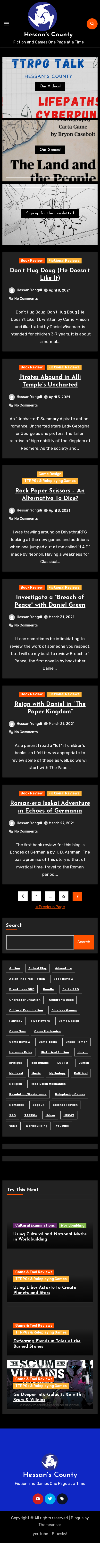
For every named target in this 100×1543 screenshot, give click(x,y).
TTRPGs (30, 1115)
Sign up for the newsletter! (50, 213)
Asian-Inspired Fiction (27, 978)
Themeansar (49, 1524)
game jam (17, 1031)
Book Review (32, 261)
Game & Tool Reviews (33, 1272)
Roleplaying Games (70, 1094)
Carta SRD (70, 989)
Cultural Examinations (35, 1225)
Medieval (16, 1073)
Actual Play (37, 968)
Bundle (48, 989)
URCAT (69, 1115)
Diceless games (64, 1010)
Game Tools (48, 1041)
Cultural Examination (26, 1010)
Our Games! (50, 150)
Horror (82, 1052)
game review (19, 1041)
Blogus (77, 1518)
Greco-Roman (76, 1041)
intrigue (15, 1062)
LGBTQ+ (63, 1062)
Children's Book (61, 999)
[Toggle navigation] (6, 24)
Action (14, 968)
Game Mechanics (47, 1031)
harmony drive (20, 1052)
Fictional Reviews (64, 261)
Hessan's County (48, 34)
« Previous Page (50, 907)
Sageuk (38, 1104)
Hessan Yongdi (29, 290)
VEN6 (13, 1125)
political (81, 1073)
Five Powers (40, 1020)
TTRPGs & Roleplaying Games (50, 481)
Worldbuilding (36, 1125)
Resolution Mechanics (48, 1083)
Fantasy (15, 1020)
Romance (16, 1104)
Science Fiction (65, 1104)
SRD (12, 1115)
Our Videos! (50, 86)
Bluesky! (59, 1534)
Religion (15, 1083)
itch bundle (40, 1062)
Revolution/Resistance (28, 1094)
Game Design (50, 474)
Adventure (63, 968)
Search (14, 925)
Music (36, 1073)
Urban (50, 1115)
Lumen (83, 1062)
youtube (62, 1125)
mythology (57, 1073)
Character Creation (25, 999)
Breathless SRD (21, 989)
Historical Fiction (55, 1052)
